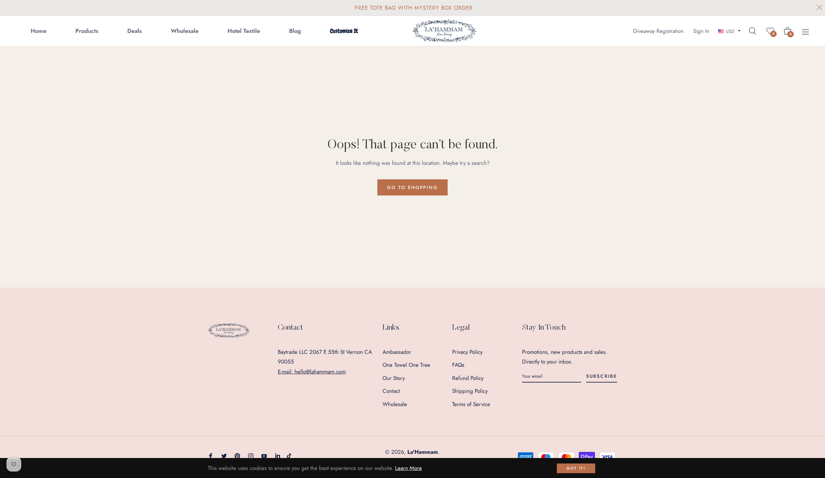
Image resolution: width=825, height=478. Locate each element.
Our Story (394, 378)
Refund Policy (467, 378)
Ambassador (397, 352)
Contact (391, 391)
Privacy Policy (467, 352)
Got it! (576, 468)
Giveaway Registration (658, 31)
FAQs (458, 365)
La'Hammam (422, 452)
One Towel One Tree (406, 365)
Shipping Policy (470, 391)
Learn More (408, 468)
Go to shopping (412, 187)
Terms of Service (471, 404)
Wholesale (395, 404)
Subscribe (601, 376)
